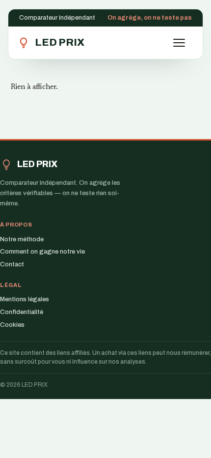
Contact (12, 264)
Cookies (12, 324)
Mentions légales (24, 299)
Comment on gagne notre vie (42, 251)
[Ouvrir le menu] (183, 42)
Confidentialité (21, 312)
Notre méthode (22, 239)
